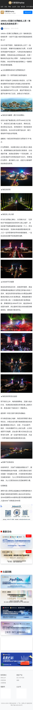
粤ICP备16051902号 (16, 705)
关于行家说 (29, 6)
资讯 (5, 6)
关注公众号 (28, 12)
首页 (2, 6)
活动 (18, 6)
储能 (17, 680)
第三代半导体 (20, 677)
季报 (9, 6)
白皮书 (14, 6)
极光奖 (23, 6)
